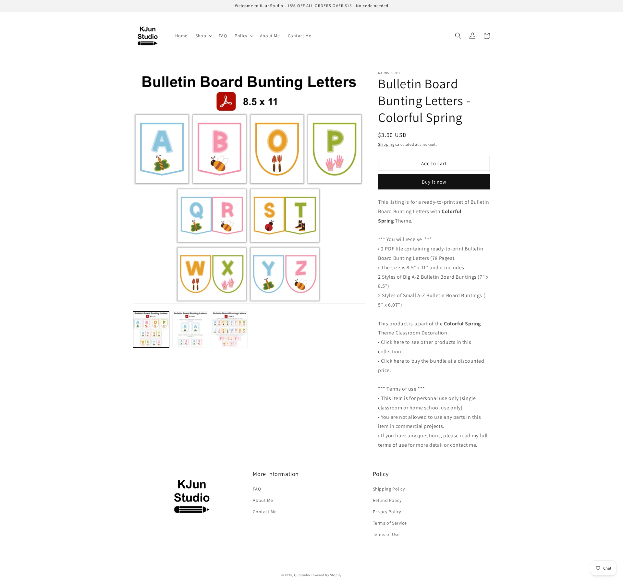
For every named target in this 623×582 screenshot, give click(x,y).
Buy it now (434, 182)
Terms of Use (386, 534)
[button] (203, 35)
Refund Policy (387, 500)
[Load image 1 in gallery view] (151, 329)
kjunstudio (302, 575)
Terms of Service (390, 523)
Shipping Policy (389, 489)
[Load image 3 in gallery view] (230, 329)
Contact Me (264, 512)
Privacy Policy (387, 512)
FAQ (257, 489)
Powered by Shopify (326, 575)
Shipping (386, 144)
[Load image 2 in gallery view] (190, 329)
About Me (263, 500)
